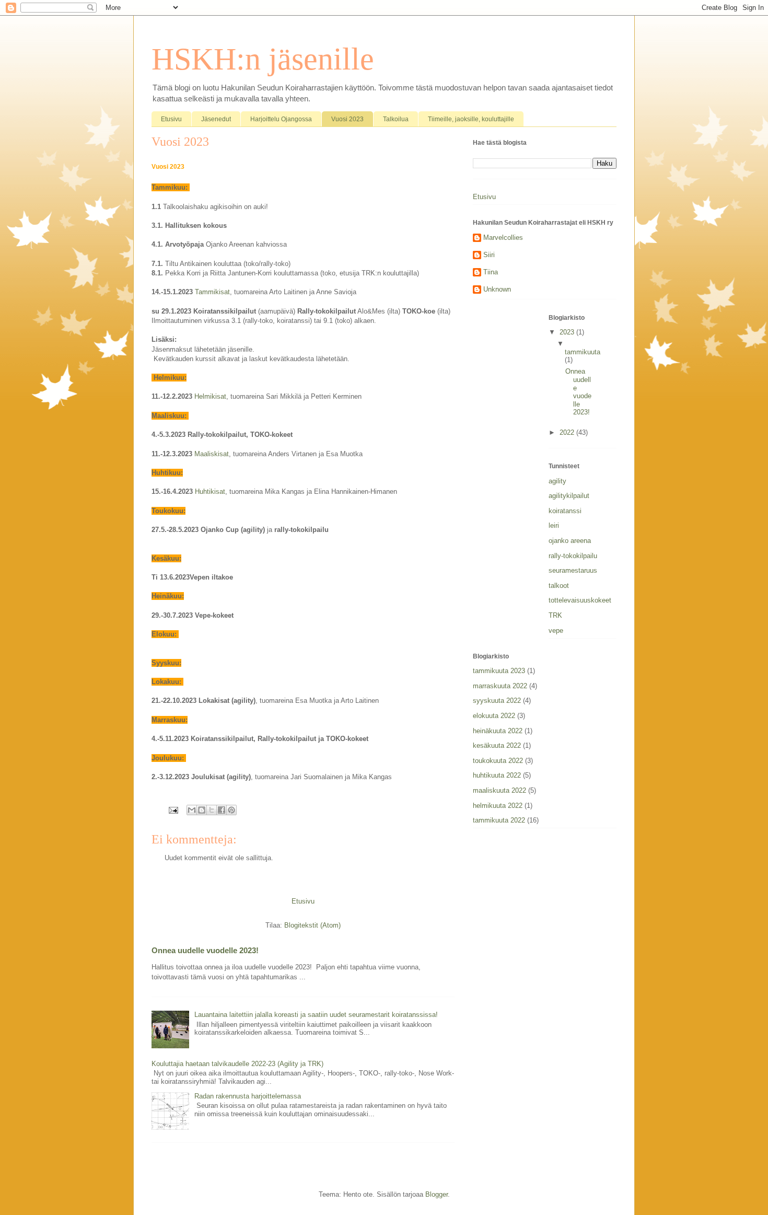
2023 (568, 332)
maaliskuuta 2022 (499, 790)
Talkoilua (396, 119)
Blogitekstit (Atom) (312, 925)
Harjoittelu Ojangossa (281, 119)
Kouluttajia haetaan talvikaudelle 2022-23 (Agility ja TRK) (237, 1064)
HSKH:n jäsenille (263, 59)
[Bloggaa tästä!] (201, 810)
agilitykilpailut (569, 496)
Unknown (497, 289)
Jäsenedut (216, 119)
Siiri (489, 255)
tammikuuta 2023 (499, 671)
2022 (568, 432)
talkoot (559, 585)
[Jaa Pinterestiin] (231, 810)
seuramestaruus (573, 570)
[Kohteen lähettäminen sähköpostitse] (192, 810)
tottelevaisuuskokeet (580, 600)
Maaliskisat (211, 454)
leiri (554, 525)
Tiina (490, 272)
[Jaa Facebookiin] (221, 810)
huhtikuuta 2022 (497, 775)
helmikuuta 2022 (497, 805)
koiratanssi (565, 511)
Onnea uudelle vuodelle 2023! (205, 950)
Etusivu (171, 119)
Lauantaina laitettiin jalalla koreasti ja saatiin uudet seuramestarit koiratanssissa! (316, 1015)
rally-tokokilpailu (573, 556)
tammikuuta (582, 352)
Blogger (436, 1194)
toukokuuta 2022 (498, 761)
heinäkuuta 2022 (497, 731)
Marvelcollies (503, 237)
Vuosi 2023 (347, 119)
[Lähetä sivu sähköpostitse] (172, 810)
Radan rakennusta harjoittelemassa (247, 1096)
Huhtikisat (210, 491)
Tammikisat (212, 292)
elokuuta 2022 (494, 716)
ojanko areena (570, 541)
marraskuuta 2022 (500, 686)
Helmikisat (210, 396)
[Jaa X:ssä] (211, 810)
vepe (556, 630)
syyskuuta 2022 (497, 700)
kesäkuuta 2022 (497, 745)
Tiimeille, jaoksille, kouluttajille (471, 119)
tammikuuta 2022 (499, 820)
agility (557, 481)
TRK (555, 615)
